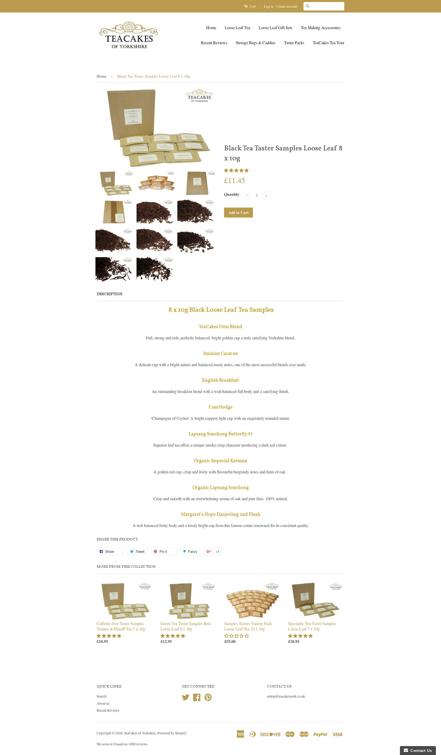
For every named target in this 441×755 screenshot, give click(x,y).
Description (109, 294)
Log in (269, 6)
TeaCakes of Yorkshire (140, 733)
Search (101, 696)
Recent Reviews (214, 42)
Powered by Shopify (172, 733)
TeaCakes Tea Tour (328, 42)
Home (211, 27)
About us (103, 703)
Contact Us (420, 750)
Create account (286, 6)
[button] (237, 170)
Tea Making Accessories (320, 27)
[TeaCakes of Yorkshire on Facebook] (197, 696)
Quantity (231, 194)
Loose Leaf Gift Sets (275, 27)
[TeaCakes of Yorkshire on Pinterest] (208, 696)
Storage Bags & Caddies (255, 42)
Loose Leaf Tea (237, 27)
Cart (252, 6)
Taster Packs (294, 42)
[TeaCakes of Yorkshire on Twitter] (185, 696)
